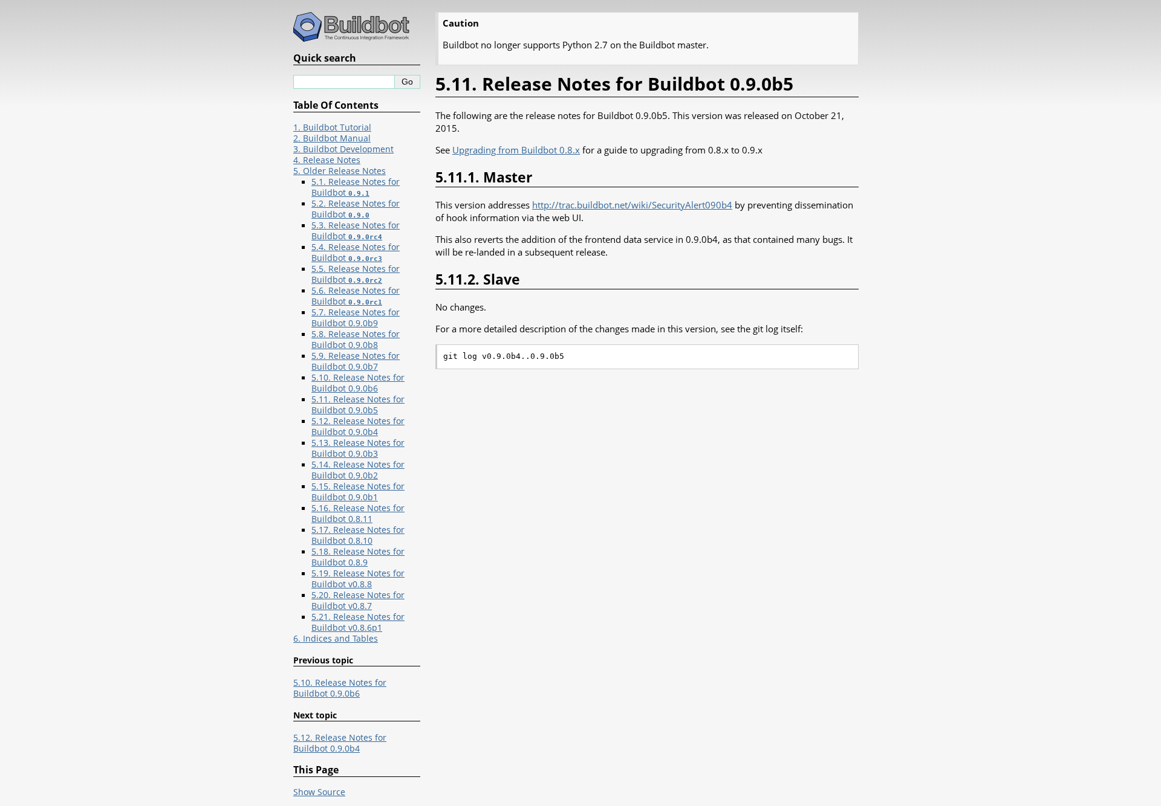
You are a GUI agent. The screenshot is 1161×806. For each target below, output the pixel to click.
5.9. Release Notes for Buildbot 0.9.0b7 (355, 361)
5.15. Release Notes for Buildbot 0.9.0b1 (358, 492)
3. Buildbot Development (343, 149)
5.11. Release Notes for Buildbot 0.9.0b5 (358, 405)
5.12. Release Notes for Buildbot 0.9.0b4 (358, 426)
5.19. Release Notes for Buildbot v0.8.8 (358, 579)
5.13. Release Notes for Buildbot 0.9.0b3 (358, 448)
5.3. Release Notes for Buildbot (355, 231)
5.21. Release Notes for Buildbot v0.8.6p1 (358, 622)
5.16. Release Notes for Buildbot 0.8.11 (358, 513)
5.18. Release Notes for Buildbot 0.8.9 (358, 557)
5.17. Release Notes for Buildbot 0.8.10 (358, 535)
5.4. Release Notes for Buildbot (355, 252)
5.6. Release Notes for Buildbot (355, 296)
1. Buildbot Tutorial (332, 127)
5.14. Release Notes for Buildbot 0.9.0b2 (358, 470)
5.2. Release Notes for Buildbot (355, 209)
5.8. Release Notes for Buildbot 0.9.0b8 (355, 339)
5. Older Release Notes (339, 171)
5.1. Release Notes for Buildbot (355, 187)
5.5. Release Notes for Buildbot (355, 274)
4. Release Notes (326, 160)
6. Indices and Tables (335, 638)
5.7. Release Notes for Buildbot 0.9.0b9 (355, 318)
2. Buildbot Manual (332, 138)
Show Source (319, 792)
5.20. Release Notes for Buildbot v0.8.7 (358, 600)
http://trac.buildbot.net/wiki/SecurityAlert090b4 (632, 205)
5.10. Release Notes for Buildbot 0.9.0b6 (358, 383)
